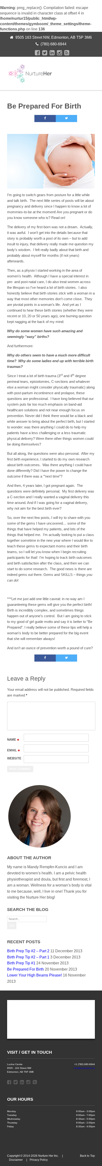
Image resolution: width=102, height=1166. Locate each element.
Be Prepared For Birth (25, 969)
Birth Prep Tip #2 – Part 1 (28, 957)
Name (13, 739)
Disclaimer (16, 1159)
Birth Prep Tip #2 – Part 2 (28, 951)
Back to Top (87, 1155)
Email (13, 750)
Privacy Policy (39, 1159)
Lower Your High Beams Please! (34, 975)
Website (14, 758)
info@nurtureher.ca (84, 1068)
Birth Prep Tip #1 (21, 963)
